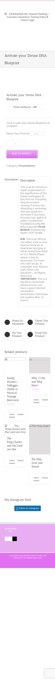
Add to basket (22, 153)
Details (21, 414)
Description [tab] (10, 179)
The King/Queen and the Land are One (14, 444)
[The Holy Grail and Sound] (39, 439)
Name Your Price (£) (18, 133)
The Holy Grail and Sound (36, 463)
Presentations (27, 165)
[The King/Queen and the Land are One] (15, 429)
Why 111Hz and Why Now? (38, 381)
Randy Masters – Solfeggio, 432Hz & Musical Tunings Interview (13, 389)
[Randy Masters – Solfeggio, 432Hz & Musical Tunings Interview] (15, 365)
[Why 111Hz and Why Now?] (39, 365)
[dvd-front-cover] (27, 80)
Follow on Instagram (29, 508)
